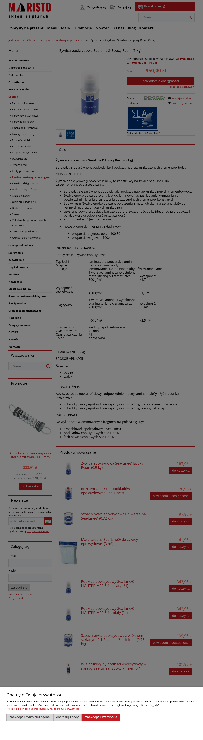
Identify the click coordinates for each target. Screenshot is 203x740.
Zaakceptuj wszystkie (101, 717)
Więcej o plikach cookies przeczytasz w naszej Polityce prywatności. (43, 708)
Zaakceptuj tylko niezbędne (29, 717)
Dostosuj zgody (67, 717)
